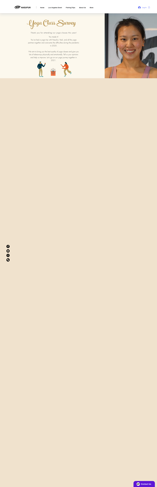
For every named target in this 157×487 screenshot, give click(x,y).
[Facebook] (8, 246)
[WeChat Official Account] (8, 260)
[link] (149, 7)
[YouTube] (8, 251)
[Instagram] (8, 255)
